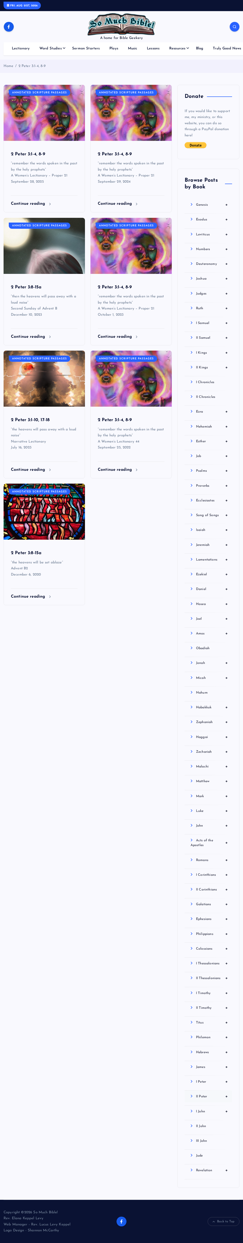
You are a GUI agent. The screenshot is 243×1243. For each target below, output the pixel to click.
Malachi (212, 766)
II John (201, 1126)
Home (9, 66)
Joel (212, 618)
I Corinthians (212, 874)
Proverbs (212, 485)
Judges (212, 293)
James (212, 1067)
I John (212, 1111)
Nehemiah (212, 426)
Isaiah (212, 530)
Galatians (212, 904)
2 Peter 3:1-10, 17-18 (30, 420)
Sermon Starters (86, 48)
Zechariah (212, 751)
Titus (212, 1022)
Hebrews (212, 1052)
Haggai (212, 737)
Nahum (202, 693)
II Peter (212, 1096)
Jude (199, 1155)
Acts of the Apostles (209, 843)
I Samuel (212, 323)
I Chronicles (205, 382)
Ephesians (212, 919)
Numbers (212, 249)
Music (132, 48)
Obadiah (203, 648)
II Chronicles (205, 397)
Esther (212, 441)
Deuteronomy (212, 264)
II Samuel (212, 337)
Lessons (153, 48)
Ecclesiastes (212, 500)
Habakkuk (212, 707)
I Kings (212, 352)
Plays (113, 48)
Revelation (212, 1170)
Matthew (212, 781)
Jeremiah (212, 545)
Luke (212, 811)
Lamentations (212, 559)
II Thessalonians (212, 978)
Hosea (212, 604)
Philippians (212, 934)
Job (212, 456)
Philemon (212, 1037)
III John (201, 1141)
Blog (199, 48)
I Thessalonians (212, 963)
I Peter (212, 1081)
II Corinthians (212, 889)
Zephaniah (212, 722)
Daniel (212, 589)
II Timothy (212, 1007)
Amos (212, 633)
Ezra (212, 411)
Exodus (212, 219)
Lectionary (21, 48)
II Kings (212, 367)
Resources (177, 48)
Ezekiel (212, 574)
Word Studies (50, 48)
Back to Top (225, 1221)
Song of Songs (212, 515)
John (212, 825)
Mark (212, 796)
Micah (212, 678)
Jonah (212, 663)
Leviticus (212, 234)
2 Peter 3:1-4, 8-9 (32, 66)
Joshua (212, 278)
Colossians (212, 948)
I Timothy (212, 993)
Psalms (212, 470)
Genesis (212, 204)
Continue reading (29, 204)
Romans (212, 860)
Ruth (212, 308)
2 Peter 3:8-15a (26, 287)
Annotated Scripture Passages (39, 92)
